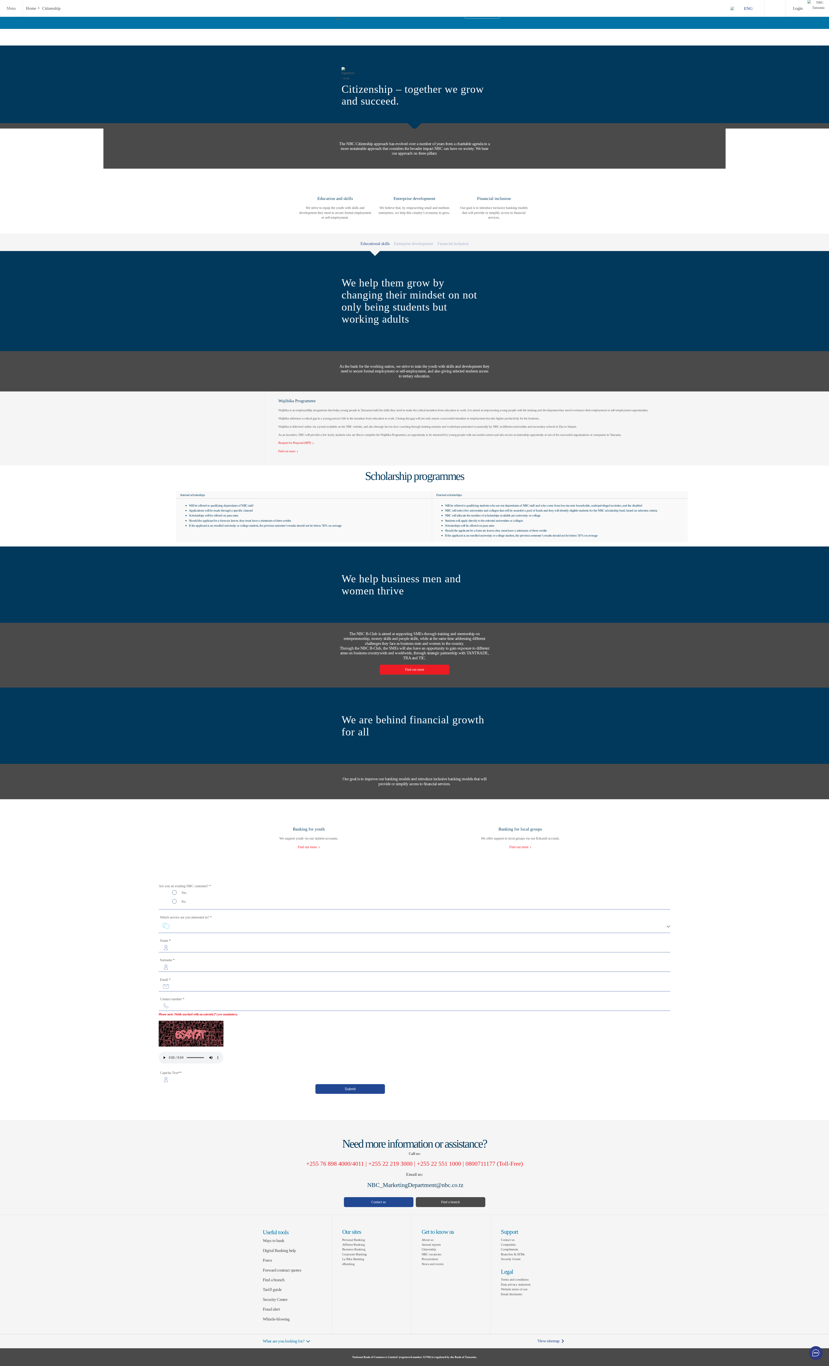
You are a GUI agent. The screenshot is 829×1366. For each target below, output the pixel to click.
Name (165, 940)
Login (798, 8)
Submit (350, 1089)
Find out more (414, 669)
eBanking (348, 1264)
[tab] (413, 242)
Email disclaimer (511, 1294)
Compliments (509, 1249)
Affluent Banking (353, 1244)
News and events (433, 1264)
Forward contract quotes (282, 1270)
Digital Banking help (279, 1250)
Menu (11, 8)
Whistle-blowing (276, 1319)
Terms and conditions (514, 1279)
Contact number (172, 999)
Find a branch (450, 1202)
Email (165, 979)
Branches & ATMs (513, 1254)
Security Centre (275, 1299)
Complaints (508, 1244)
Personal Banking (353, 1240)
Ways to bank (273, 1240)
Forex (267, 1260)
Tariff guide (272, 1289)
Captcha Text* (171, 1073)
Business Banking (353, 1249)
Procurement (430, 1259)
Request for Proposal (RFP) (294, 442)
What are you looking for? (283, 1341)
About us (427, 1240)
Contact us (378, 1202)
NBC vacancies (431, 1254)
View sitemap (548, 1341)
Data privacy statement (515, 1284)
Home (31, 8)
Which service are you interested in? (186, 917)
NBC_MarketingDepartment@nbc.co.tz (414, 1185)
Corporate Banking (354, 1254)
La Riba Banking (353, 1259)
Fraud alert (271, 1309)
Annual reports (431, 1244)
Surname (167, 960)
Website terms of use (514, 1289)
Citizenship (51, 8)
